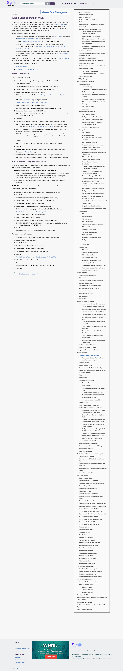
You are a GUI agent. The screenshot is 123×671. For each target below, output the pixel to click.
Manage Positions (82, 272)
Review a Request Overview (86, 380)
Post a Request (83, 402)
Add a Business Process (88, 114)
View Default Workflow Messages (91, 36)
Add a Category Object (88, 106)
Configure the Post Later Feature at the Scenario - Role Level (92, 197)
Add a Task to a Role (62, 53)
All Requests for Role (85, 561)
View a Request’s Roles (85, 365)
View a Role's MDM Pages (89, 229)
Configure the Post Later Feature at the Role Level (94, 241)
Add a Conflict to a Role (88, 227)
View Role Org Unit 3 (87, 592)
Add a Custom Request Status (90, 71)
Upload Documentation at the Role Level (93, 306)
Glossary (17, 657)
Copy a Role (85, 244)
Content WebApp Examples (84, 609)
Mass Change (60, 24)
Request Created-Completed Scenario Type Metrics (91, 497)
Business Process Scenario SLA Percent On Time (92, 506)
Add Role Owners (86, 219)
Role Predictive (83, 535)
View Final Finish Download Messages (92, 438)
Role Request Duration (85, 491)
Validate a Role (83, 377)
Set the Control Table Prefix (86, 456)
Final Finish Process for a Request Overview (91, 408)
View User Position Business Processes (89, 582)
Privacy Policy (14, 668)
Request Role (29, 152)
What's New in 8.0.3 (69, 4)
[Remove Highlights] (16, 14)
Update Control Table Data (86, 473)
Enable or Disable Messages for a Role (92, 224)
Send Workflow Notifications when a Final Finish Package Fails (93, 47)
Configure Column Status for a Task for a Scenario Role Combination (93, 167)
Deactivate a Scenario (88, 135)
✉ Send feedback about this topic (25, 274)
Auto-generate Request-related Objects (28, 38)
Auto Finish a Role (87, 234)
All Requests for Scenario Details (88, 553)
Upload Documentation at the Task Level (93, 312)
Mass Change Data (21, 66)
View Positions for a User (86, 293)
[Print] (13, 14)
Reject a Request (86, 385)
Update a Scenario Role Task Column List (93, 178)
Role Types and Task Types (89, 257)
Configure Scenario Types (89, 191)
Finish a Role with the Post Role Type (89, 405)
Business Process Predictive (86, 529)
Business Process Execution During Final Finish (93, 416)
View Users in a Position (85, 291)
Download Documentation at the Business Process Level (93, 341)
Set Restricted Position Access (87, 275)
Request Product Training (22, 651)
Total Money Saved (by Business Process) (90, 576)
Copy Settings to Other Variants (90, 181)
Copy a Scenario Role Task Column (91, 206)
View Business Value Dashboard (85, 566)
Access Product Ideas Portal (23, 648)
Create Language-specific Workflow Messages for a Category (91, 32)
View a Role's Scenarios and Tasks (91, 237)
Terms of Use (85, 668)
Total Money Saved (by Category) (88, 574)
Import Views (85, 109)
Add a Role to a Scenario (89, 157)
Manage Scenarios (84, 130)
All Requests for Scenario (86, 550)
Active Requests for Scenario (87, 548)
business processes (28, 41)
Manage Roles (83, 211)
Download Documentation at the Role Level (94, 309)
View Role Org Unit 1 (87, 587)
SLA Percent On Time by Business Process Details (92, 514)
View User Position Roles (86, 584)
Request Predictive (84, 527)
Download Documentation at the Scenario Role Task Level (93, 332)
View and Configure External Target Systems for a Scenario (94, 153)
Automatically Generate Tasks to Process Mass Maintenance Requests (93, 269)
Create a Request (84, 362)
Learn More (51, 656)
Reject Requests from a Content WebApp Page (93, 389)
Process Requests (82, 352)
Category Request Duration (86, 478)
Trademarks (49, 668)
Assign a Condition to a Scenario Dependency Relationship (91, 148)
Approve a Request (87, 383)
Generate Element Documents (87, 347)
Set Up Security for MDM (86, 14)
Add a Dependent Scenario (89, 142)
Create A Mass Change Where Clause (42, 126)
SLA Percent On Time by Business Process (90, 511)
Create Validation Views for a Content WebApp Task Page (92, 464)
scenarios (37, 41)
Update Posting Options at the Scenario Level (94, 201)
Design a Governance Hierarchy (85, 81)
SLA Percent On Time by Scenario (88, 516)
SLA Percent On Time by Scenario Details (90, 519)
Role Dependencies (87, 216)
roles (45, 41)
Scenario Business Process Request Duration (91, 483)
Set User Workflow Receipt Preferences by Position (90, 21)
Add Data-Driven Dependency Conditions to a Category (94, 95)
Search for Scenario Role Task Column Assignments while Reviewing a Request (93, 394)
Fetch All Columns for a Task (90, 252)
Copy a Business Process (89, 124)
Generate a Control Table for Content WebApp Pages (92, 460)
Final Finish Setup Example (89, 441)
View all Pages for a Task (89, 263)
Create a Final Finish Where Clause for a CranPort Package (93, 425)
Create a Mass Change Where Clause (27, 69)
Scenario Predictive (84, 532)
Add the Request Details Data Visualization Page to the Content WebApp (92, 598)
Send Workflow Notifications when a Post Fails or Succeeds (93, 42)
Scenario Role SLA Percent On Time (89, 509)
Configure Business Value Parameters (92, 117)
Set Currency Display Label (86, 63)
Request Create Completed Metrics (88, 494)
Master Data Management (55, 12)
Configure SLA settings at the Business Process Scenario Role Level (92, 54)
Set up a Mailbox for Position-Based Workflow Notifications (91, 25)
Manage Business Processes (87, 111)
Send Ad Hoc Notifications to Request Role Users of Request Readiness (92, 371)
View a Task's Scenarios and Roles (91, 260)
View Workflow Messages (86, 448)
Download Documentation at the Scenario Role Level (93, 322)
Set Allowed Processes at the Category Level (94, 89)
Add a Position (83, 278)
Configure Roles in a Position (87, 283)
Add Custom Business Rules (89, 232)
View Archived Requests (85, 451)
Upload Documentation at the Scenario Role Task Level (94, 327)
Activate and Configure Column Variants (93, 176)
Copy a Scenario (86, 203)
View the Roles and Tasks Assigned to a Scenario (93, 185)
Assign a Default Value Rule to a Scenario (93, 145)
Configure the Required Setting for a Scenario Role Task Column (92, 172)
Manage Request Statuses (86, 68)
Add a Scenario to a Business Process (92, 119)
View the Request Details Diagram (88, 443)
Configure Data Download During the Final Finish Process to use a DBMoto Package (93, 434)
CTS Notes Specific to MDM (84, 602)
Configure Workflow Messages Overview (90, 29)
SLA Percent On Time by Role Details (89, 524)
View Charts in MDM (82, 475)
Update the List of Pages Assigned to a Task (94, 265)
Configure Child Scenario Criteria (91, 159)
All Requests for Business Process (88, 545)
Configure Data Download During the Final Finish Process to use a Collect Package (93, 420)
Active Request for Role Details (87, 558)
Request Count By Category (86, 537)
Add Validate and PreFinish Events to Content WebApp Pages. (91, 606)
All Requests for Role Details (87, 563)
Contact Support (19, 646)
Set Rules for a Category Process (91, 92)
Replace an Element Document (87, 345)
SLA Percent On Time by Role (87, 522)
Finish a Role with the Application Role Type (91, 368)
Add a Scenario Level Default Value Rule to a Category (94, 103)
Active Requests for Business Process (89, 542)
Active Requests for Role (86, 556)
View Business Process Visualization (92, 122)
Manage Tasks (83, 247)
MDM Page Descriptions (83, 79)
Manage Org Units (82, 299)
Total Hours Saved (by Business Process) (90, 571)
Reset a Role (82, 375)
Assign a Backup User (85, 17)
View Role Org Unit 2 (87, 589)
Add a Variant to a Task (88, 255)
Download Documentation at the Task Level (94, 314)
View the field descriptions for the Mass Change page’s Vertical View (36, 257)
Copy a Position (83, 296)
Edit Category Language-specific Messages (93, 39)
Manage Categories (84, 84)
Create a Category (87, 87)
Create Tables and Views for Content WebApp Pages (91, 454)
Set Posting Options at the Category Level (93, 99)
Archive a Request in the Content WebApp (90, 446)
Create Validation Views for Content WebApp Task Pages (93, 469)
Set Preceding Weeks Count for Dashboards (91, 60)
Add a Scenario (86, 132)
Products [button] (83, 4)
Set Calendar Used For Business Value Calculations (93, 66)
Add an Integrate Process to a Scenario (93, 188)
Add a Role (85, 214)
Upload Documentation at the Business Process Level (92, 336)
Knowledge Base (19, 662)
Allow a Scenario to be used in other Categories (92, 139)
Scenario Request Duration (86, 486)
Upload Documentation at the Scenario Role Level (94, 318)
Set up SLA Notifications (86, 51)
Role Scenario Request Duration (88, 488)
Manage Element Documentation (86, 301)
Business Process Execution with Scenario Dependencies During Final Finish (93, 411)
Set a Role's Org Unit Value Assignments (90, 285)
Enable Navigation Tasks (85, 76)
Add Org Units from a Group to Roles (89, 288)
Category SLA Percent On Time (87, 501)
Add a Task (85, 250)
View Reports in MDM (82, 595)
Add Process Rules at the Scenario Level (93, 193)
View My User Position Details (85, 579)
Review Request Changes (89, 397)
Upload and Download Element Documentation (92, 304)
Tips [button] (92, 4)
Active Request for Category (87, 540)
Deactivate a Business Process (90, 127)
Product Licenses (20, 659)
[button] (47, 3)
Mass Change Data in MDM (89, 355)
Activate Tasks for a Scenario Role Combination (91, 163)
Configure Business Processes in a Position (91, 280)
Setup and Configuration (83, 12)
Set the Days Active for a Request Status (93, 73)
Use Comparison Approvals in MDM (91, 400)
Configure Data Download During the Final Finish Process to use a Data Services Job (93, 430)
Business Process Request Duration (88, 480)
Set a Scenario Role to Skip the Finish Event (94, 208)
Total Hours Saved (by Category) (88, 569)
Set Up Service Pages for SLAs (87, 58)
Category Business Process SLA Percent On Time (92, 503)
